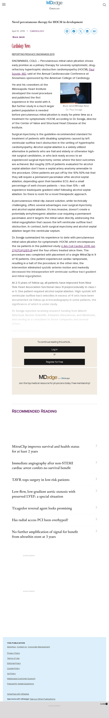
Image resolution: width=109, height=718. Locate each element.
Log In (55, 349)
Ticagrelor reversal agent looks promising (42, 508)
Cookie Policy (13, 668)
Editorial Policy (14, 663)
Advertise (11, 647)
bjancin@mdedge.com (26, 330)
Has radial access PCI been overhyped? (40, 519)
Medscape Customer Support (21, 678)
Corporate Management (39, 647)
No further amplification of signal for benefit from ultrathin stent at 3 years (45, 534)
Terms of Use (13, 658)
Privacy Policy (13, 653)
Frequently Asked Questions (20, 683)
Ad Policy (11, 673)
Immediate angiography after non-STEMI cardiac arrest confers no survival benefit (42, 465)
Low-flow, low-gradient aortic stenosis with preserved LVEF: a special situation (43, 494)
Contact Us (22, 647)
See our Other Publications (42, 699)
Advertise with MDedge (18, 694)
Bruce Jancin (19, 37)
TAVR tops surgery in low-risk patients (41, 479)
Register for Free (54, 361)
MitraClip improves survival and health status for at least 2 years (45, 449)
